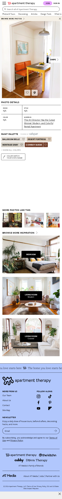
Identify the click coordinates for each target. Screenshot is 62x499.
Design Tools (46, 13)
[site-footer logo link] (9, 475)
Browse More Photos (11, 18)
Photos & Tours (8, 13)
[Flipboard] (50, 408)
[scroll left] (4, 220)
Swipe (53, 59)
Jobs (42, 476)
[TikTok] (50, 396)
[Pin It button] (35, 93)
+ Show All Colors (11, 150)
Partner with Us (53, 476)
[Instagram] (38, 396)
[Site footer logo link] (31, 381)
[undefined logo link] (21, 3)
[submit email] (55, 431)
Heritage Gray (10, 145)
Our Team (6, 395)
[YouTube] (38, 408)
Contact (6, 405)
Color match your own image (15, 156)
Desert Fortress (37, 139)
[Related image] (12, 220)
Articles (34, 13)
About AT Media (30, 476)
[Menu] (4, 3)
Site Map (6, 410)
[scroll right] (57, 220)
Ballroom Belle (11, 139)
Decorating (23, 13)
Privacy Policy (16, 440)
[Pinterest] (50, 402)
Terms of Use (31, 486)
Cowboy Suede (34, 145)
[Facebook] (38, 402)
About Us (6, 400)
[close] (59, 494)
